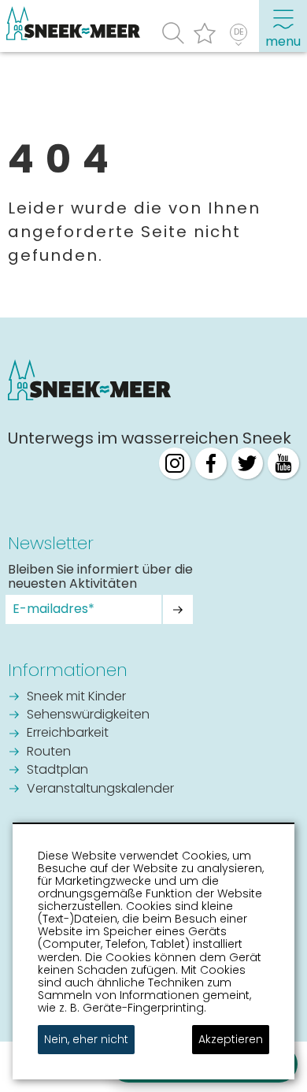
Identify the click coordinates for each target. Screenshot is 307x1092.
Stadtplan (57, 770)
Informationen (68, 670)
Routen (49, 752)
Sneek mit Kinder (76, 697)
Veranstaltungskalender (100, 789)
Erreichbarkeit (68, 733)
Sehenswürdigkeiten (88, 715)
